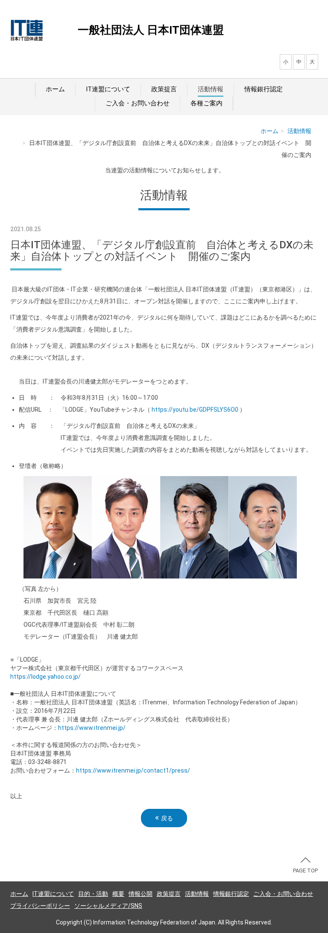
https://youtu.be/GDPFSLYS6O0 (195, 409)
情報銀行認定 (263, 89)
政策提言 (164, 89)
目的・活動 (93, 893)
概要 (118, 893)
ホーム (55, 89)
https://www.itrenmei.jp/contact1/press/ (133, 770)
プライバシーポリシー (40, 905)
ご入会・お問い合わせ (137, 103)
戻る (164, 818)
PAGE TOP (305, 870)
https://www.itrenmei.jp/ (92, 727)
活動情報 (210, 89)
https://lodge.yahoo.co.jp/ (45, 676)
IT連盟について (108, 89)
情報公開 (140, 893)
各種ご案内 (206, 103)
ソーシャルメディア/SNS (108, 905)
